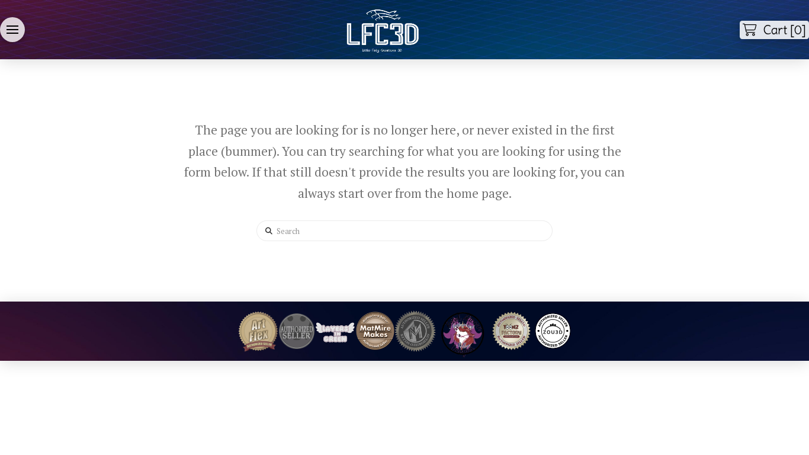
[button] (12, 29)
